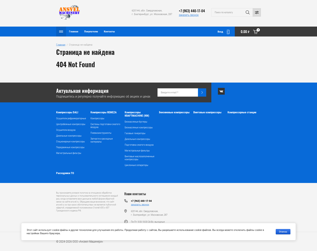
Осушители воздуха (65, 129)
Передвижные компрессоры (70, 147)
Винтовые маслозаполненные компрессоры (139, 158)
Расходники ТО (65, 173)
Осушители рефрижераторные (71, 118)
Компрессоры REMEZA (103, 112)
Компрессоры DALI (67, 112)
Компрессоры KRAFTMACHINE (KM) (137, 114)
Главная (73, 31)
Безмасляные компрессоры (139, 127)
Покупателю (91, 31)
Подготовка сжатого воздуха (139, 144)
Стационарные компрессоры (70, 141)
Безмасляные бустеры (136, 121)
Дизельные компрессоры (69, 135)
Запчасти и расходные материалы (101, 140)
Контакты (109, 31)
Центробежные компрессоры (70, 124)
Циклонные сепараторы (136, 165)
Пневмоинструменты (100, 132)
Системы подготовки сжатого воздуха (105, 126)
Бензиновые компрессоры (174, 112)
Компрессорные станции (242, 112)
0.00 (250, 31)
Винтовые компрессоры (207, 112)
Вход (220, 31)
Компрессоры (97, 118)
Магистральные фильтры (68, 153)
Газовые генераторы (135, 133)
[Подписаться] (202, 92)
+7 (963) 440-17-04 (192, 10)
